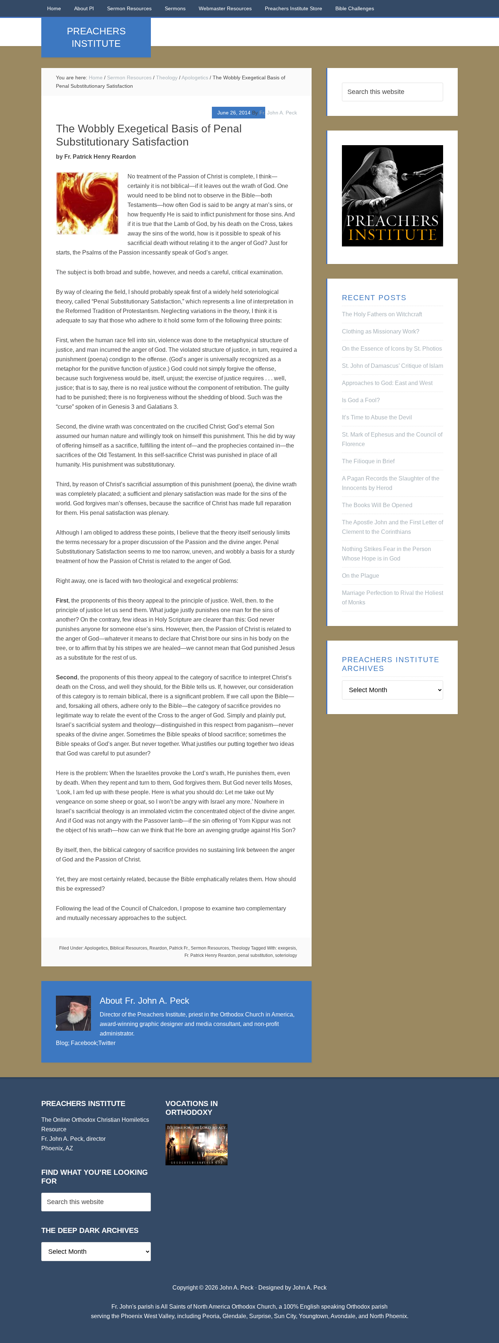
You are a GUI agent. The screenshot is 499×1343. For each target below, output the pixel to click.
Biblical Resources (128, 948)
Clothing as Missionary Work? (380, 331)
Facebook (84, 1043)
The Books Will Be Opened (377, 505)
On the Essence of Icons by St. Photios (392, 349)
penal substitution (255, 955)
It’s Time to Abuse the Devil (377, 417)
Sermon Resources (210, 948)
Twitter (106, 1043)
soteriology (286, 955)
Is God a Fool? (361, 400)
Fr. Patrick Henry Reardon (210, 955)
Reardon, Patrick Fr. (168, 948)
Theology (240, 948)
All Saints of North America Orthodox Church (218, 1307)
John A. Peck (310, 1287)
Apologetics (96, 948)
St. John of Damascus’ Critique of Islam (392, 366)
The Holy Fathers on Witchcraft (382, 314)
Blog (62, 1043)
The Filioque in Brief (368, 461)
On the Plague (360, 576)
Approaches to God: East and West (387, 383)
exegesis (287, 948)
